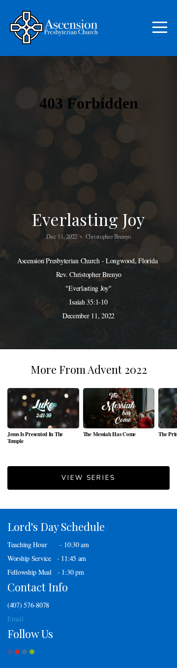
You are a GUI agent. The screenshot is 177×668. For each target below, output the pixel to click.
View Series (88, 477)
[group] (43, 419)
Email (15, 618)
